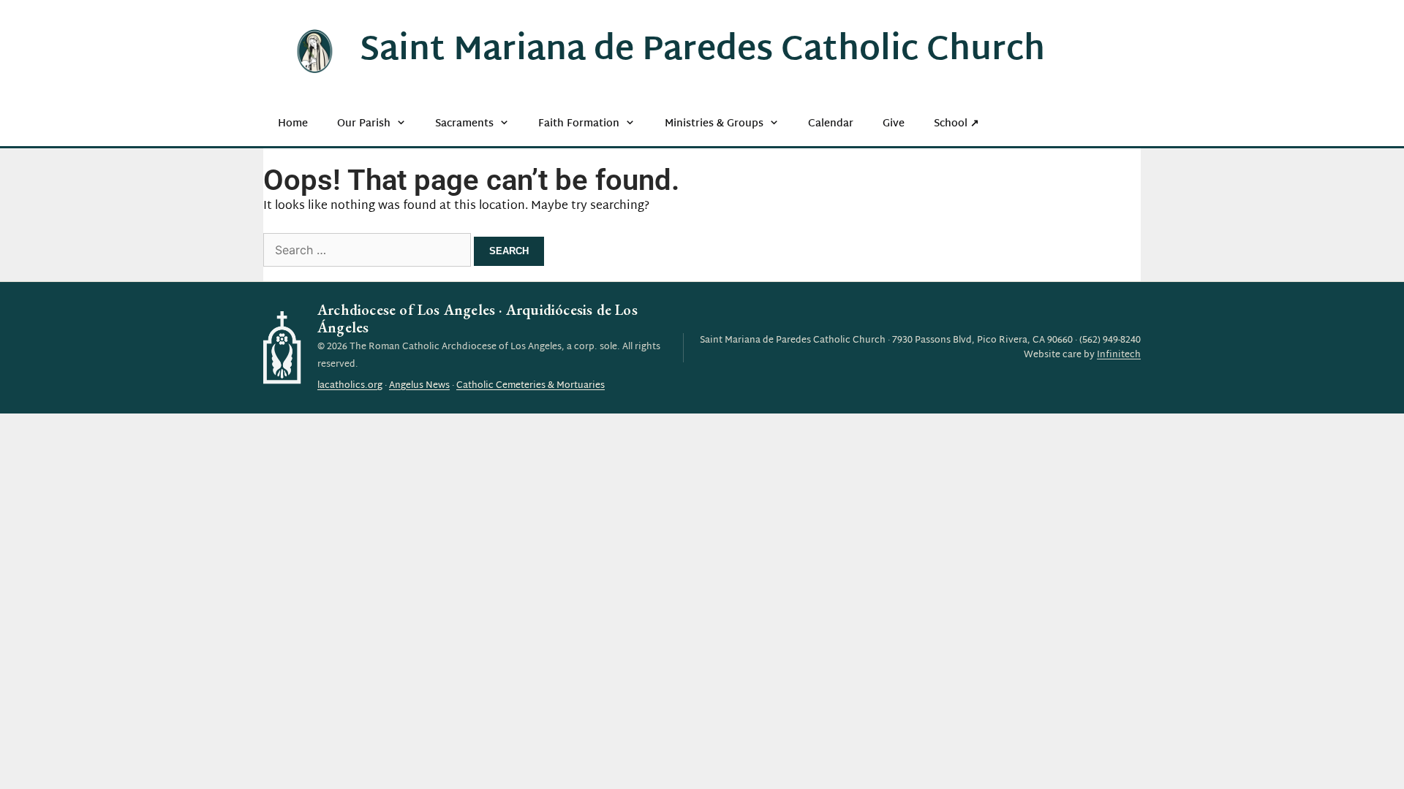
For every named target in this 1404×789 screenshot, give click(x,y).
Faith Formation (578, 124)
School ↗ (956, 124)
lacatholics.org (349, 386)
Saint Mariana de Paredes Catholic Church (702, 51)
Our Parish (363, 124)
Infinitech (1119, 355)
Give (894, 124)
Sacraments (464, 124)
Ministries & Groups (714, 124)
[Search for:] (368, 251)
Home (293, 124)
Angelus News (419, 386)
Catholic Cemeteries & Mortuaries (530, 386)
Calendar (830, 124)
